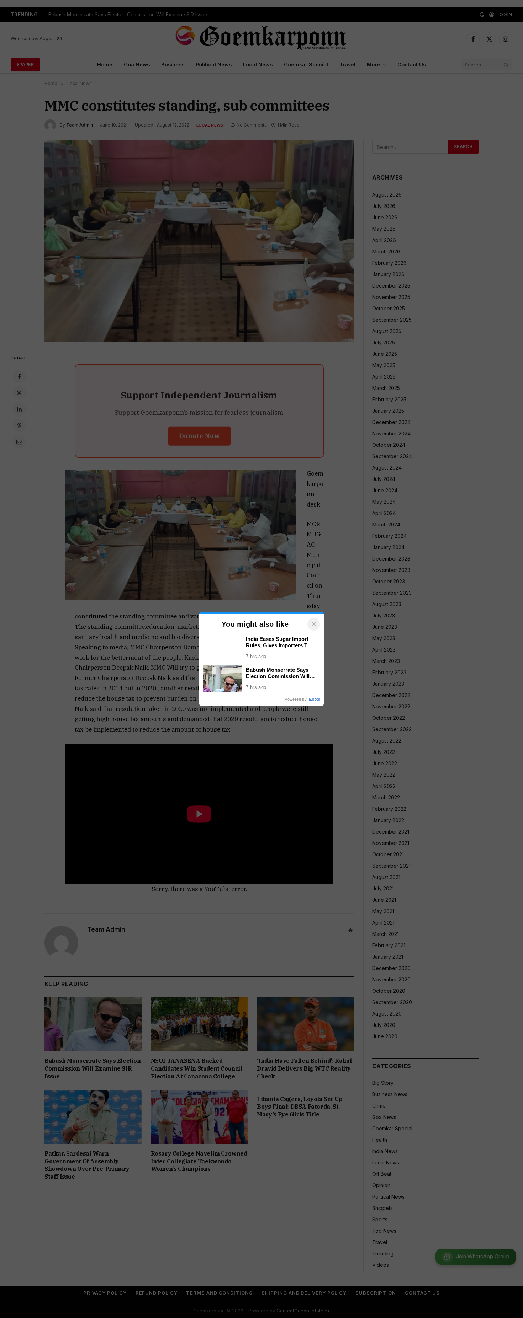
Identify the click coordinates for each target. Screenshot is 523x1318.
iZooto (314, 699)
